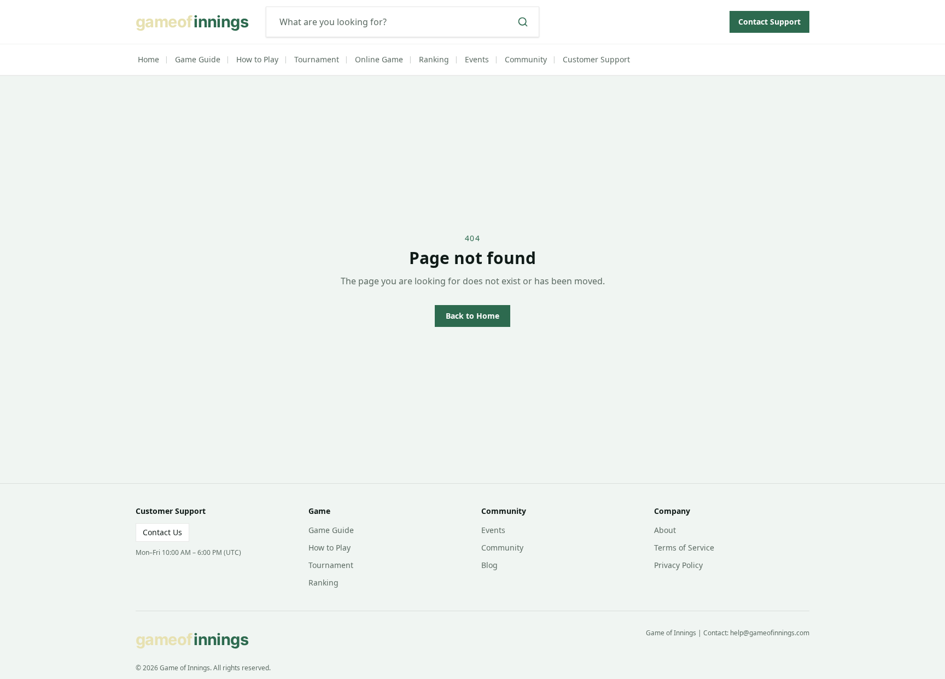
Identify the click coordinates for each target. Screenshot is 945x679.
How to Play (257, 59)
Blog (489, 565)
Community (526, 59)
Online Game (379, 59)
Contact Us (162, 532)
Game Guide (197, 59)
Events (477, 59)
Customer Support (596, 59)
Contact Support (769, 21)
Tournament (316, 59)
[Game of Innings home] (196, 22)
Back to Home (472, 316)
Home (148, 59)
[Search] (523, 22)
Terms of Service (684, 547)
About (665, 530)
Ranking (434, 59)
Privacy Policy (678, 565)
